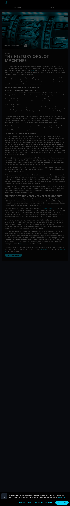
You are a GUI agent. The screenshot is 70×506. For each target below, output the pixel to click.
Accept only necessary (44, 503)
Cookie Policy (61, 497)
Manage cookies (25, 503)
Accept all (62, 503)
